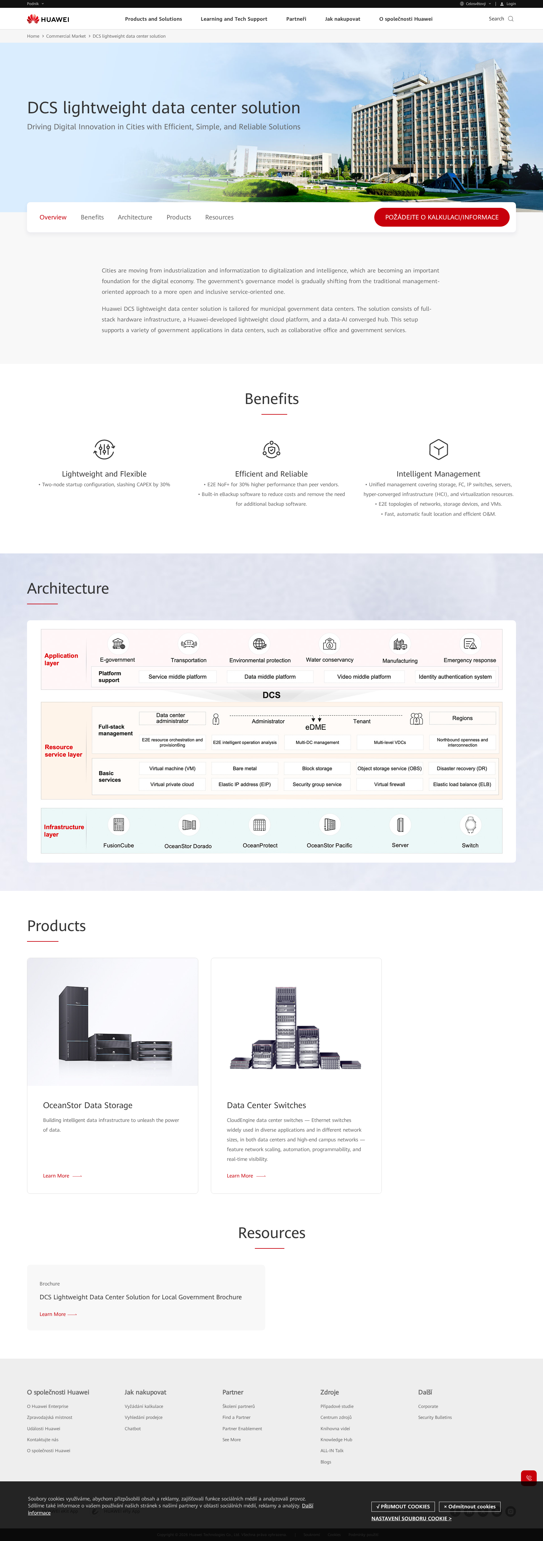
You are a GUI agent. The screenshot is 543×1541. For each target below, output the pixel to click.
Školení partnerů (238, 1406)
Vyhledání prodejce (143, 1417)
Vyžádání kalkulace (144, 1406)
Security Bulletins (435, 1417)
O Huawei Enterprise (47, 1406)
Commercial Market (66, 36)
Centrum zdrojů (336, 1417)
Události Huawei (43, 1428)
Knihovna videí (335, 1428)
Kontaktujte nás (42, 1439)
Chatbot (133, 1428)
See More (231, 1439)
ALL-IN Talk (332, 1450)
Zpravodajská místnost (49, 1417)
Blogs (326, 1461)
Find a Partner (236, 1417)
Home (33, 36)
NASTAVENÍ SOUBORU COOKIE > (411, 1519)
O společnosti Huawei (48, 1450)
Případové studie (337, 1406)
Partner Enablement (242, 1428)
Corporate (428, 1406)
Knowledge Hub (336, 1439)
